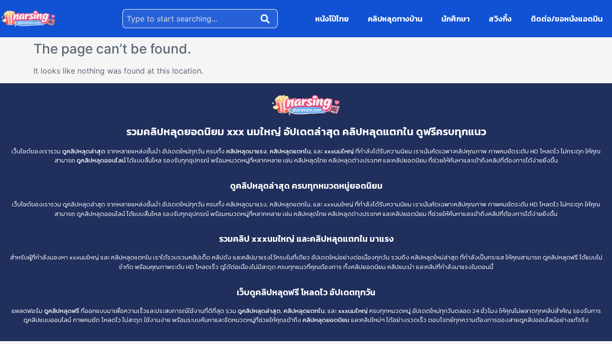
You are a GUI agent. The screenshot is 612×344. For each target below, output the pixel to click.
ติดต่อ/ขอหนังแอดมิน (566, 18)
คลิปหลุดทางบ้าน (395, 18)
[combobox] (189, 18)
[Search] (267, 18)
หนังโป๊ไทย (332, 18)
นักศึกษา (455, 18)
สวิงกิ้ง (500, 18)
